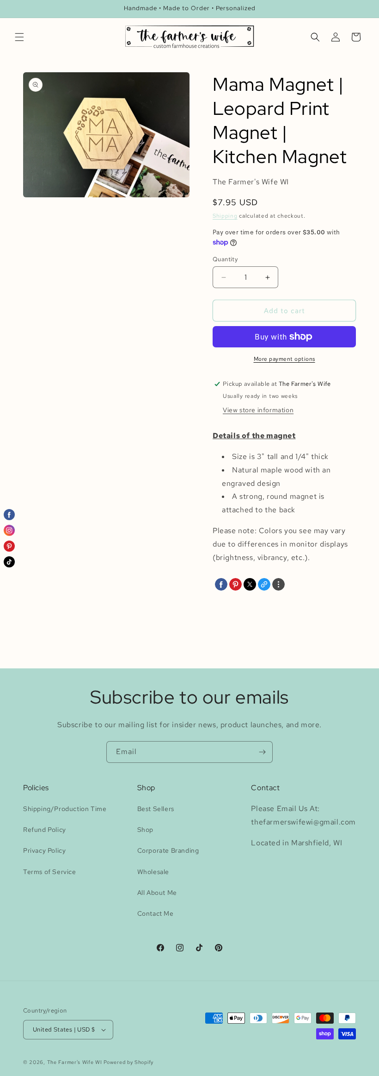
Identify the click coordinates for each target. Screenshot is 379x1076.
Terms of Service (49, 872)
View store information (258, 410)
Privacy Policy (44, 850)
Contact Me (155, 913)
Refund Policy (44, 829)
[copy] (264, 584)
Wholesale (153, 872)
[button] (19, 37)
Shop (145, 829)
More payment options (284, 359)
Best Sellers (155, 809)
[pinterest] (235, 584)
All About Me (157, 892)
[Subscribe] (262, 752)
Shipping (225, 216)
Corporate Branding (168, 850)
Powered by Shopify (128, 1062)
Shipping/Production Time (64, 809)
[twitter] (250, 584)
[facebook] (221, 584)
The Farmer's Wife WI (74, 1062)
